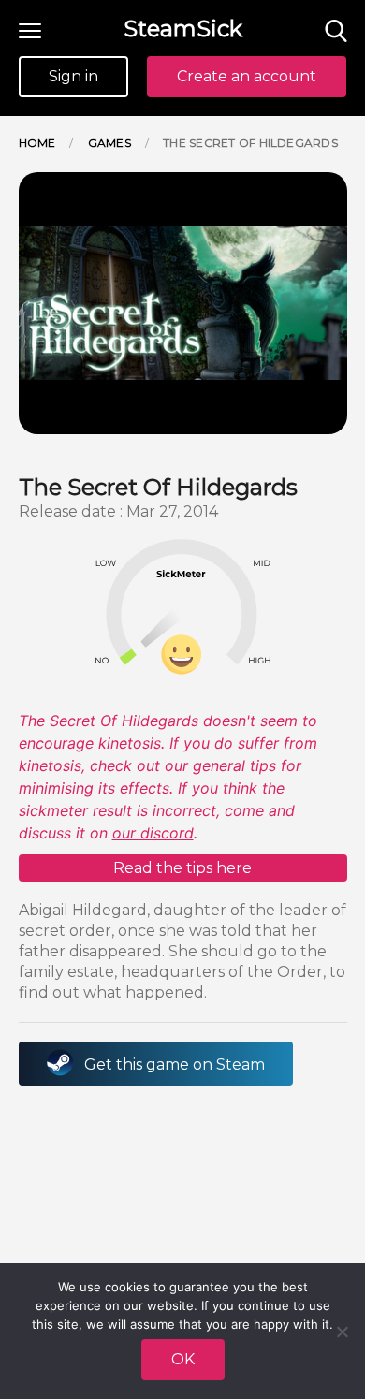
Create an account (246, 76)
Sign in (73, 76)
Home (37, 143)
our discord (153, 832)
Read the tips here (182, 868)
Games (109, 143)
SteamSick (183, 28)
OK (183, 1359)
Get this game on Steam (174, 1064)
